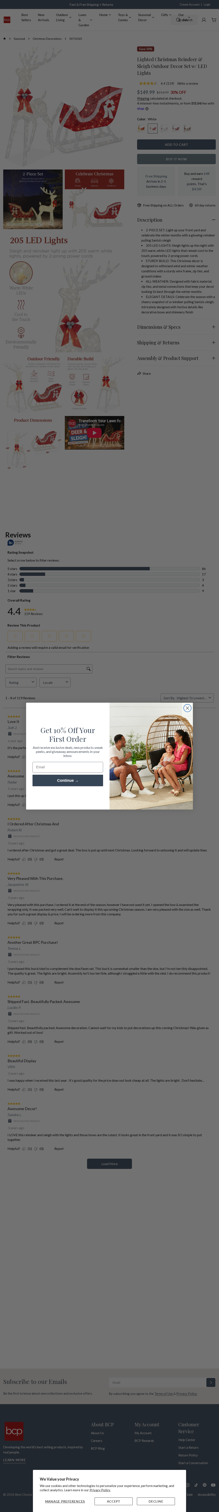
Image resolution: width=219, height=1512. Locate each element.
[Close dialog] (187, 708)
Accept (113, 1501)
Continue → (68, 780)
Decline (156, 1501)
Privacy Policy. (100, 1490)
